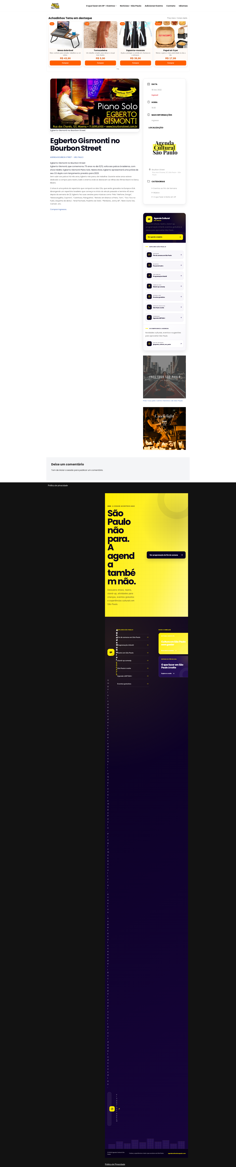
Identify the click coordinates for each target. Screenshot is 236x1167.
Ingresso (155, 120)
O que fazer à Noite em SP (164, 197)
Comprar (65, 63)
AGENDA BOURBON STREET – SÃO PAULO (66, 157)
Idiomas (183, 5)
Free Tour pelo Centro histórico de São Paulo (163, 400)
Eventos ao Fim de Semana (165, 188)
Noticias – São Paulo (130, 5)
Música (156, 192)
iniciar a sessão (66, 470)
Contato (170, 5)
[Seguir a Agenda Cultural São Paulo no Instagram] (109, 1109)
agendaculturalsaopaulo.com (177, 1153)
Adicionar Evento (154, 5)
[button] (116, 5)
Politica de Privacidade (115, 1164)
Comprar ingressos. (58, 209)
